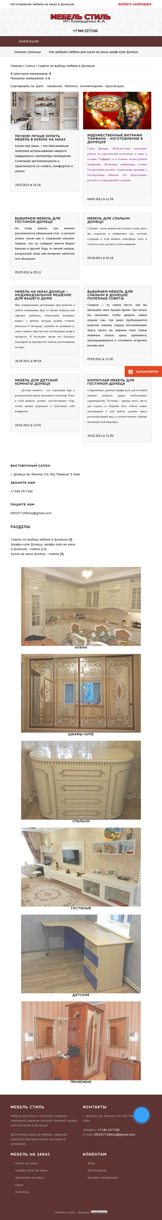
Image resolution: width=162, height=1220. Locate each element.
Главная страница (27, 52)
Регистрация (97, 1170)
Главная (16, 66)
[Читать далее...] (68, 185)
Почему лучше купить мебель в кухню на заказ (40, 138)
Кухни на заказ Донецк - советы (35, 554)
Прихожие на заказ (29, 1177)
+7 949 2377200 (85, 31)
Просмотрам (114, 86)
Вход (91, 1163)
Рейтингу (71, 86)
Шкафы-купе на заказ (31, 1170)
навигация (28, 41)
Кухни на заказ (26, 1163)
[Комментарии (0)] (73, 185)
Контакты (22, 1192)
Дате (39, 86)
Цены (19, 1185)
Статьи (30, 66)
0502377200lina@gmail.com (31, 513)
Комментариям (91, 86)
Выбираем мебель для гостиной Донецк (38, 220)
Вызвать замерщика (103, 1177)
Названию (54, 86)
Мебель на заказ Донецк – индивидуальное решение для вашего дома (43, 295)
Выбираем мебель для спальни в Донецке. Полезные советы (110, 295)
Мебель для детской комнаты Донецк (36, 382)
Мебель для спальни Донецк (108, 220)
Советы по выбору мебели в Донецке (39, 539)
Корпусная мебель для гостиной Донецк (110, 382)
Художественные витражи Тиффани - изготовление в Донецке (115, 138)
